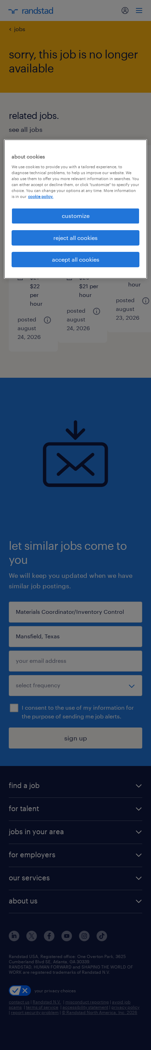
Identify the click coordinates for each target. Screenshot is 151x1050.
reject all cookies (75, 237)
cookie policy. (40, 196)
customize (76, 215)
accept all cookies (75, 259)
